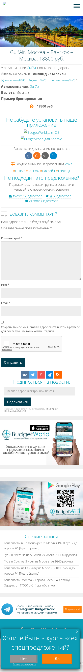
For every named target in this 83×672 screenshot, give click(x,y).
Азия (68, 164)
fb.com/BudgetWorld (27, 196)
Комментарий (11, 238)
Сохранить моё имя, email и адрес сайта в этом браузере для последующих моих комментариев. (40, 329)
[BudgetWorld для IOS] (41, 132)
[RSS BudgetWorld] (58, 375)
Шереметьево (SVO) (62, 80)
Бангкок (33, 171)
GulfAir (31, 67)
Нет (23, 659)
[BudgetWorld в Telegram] (49, 375)
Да (57, 659)
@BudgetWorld (60, 196)
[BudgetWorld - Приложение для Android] (41, 503)
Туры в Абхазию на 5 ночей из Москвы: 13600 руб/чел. (40, 555)
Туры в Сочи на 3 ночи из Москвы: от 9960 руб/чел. (38, 561)
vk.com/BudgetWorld (43, 201)
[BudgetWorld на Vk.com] (25, 375)
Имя (5, 285)
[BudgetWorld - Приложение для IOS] (41, 442)
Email (5, 303)
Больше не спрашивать (24, 664)
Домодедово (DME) (13, 80)
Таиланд (64, 171)
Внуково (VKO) (37, 80)
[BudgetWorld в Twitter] (33, 375)
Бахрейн (48, 171)
